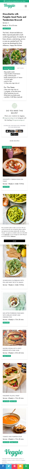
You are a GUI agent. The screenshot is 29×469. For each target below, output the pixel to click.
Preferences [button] (13, 236)
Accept (14, 240)
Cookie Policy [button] (7, 234)
